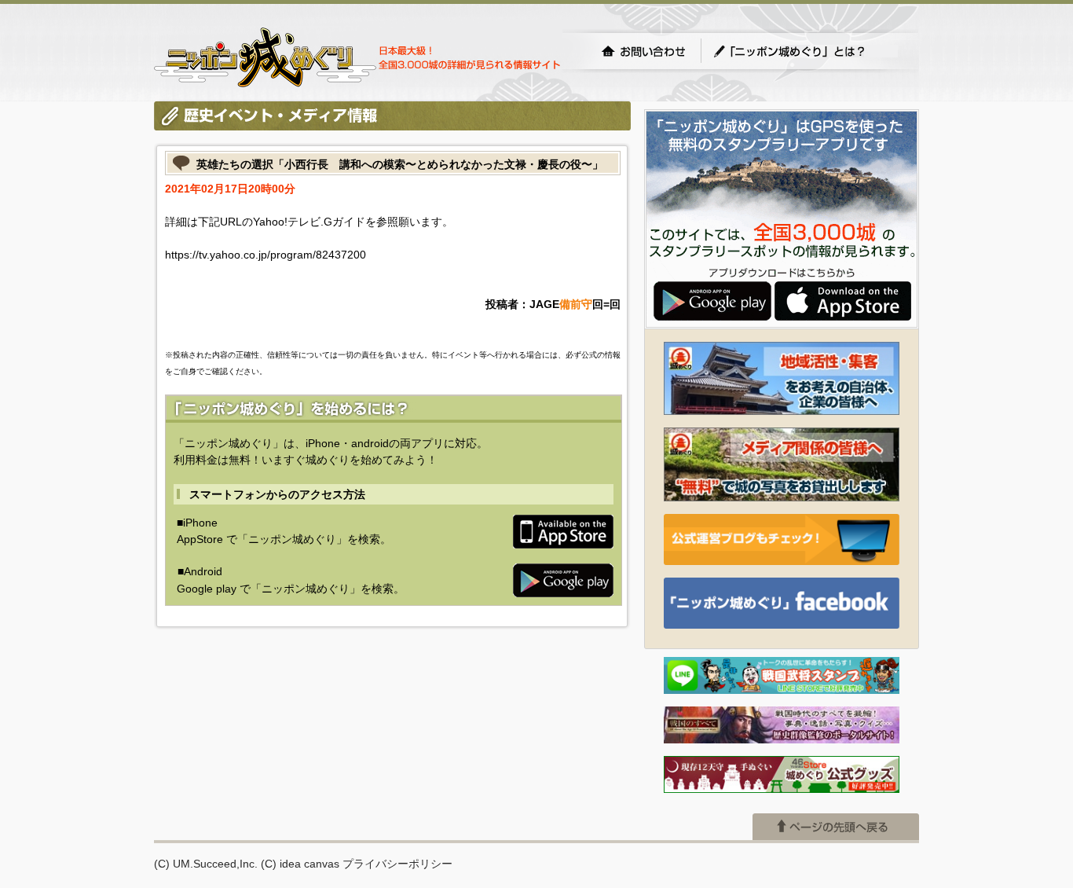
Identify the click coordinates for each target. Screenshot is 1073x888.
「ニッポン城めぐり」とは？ (805, 51)
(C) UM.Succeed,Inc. (206, 863)
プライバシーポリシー (397, 863)
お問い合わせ (643, 51)
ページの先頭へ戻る (836, 826)
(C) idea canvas (300, 863)
